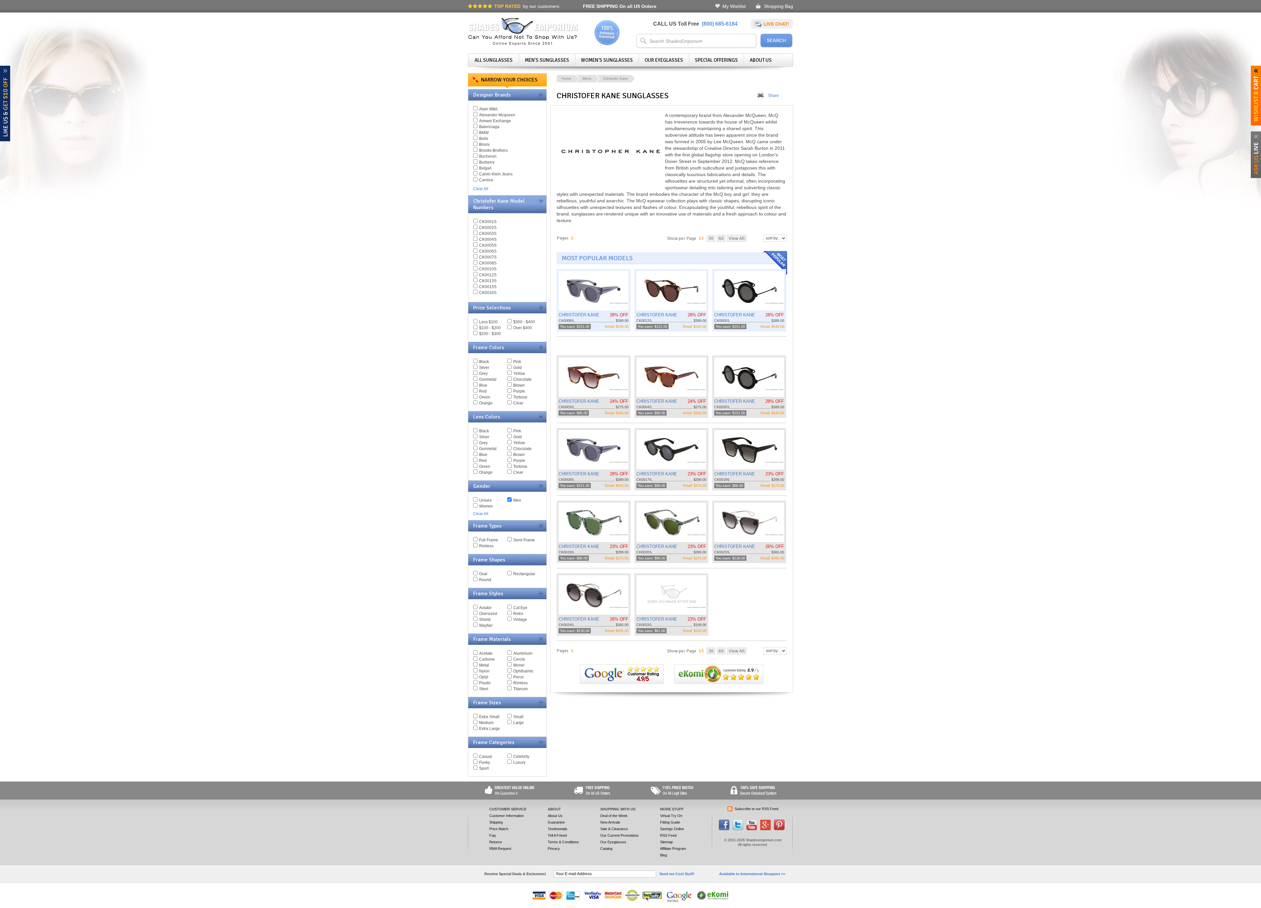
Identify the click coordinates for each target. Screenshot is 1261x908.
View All (737, 238)
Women (486, 506)
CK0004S (488, 239)
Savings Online (672, 829)
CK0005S (488, 245)
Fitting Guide (670, 822)
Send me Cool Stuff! (677, 874)
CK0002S (488, 227)
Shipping (496, 822)
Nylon (484, 671)
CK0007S (488, 257)
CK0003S (488, 233)
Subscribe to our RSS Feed (756, 809)
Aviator (485, 607)
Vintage (520, 619)
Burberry (487, 162)
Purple (519, 391)
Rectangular (524, 574)
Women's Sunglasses (607, 60)
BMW (484, 132)
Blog (663, 855)
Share (773, 95)
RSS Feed (668, 835)
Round (485, 580)
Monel (518, 665)
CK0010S (488, 269)
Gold (517, 367)
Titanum (520, 689)
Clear (518, 403)
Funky (484, 762)
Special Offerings (716, 60)
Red (483, 391)
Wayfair (486, 625)
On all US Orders (619, 6)
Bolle (483, 138)
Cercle (519, 659)
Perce (518, 677)
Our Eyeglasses (664, 60)
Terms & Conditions (563, 842)
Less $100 (488, 322)
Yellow (519, 373)
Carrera (486, 180)
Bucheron (488, 156)
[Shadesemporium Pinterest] (779, 829)
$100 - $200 (490, 328)
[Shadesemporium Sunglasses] (523, 44)
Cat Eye (520, 607)
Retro (518, 613)
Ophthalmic (523, 671)
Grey (483, 373)
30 (711, 238)
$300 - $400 (524, 322)
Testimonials (557, 829)
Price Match (498, 829)
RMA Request (500, 849)
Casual (485, 756)
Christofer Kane (615, 78)
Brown (519, 385)
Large (518, 722)
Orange (486, 403)
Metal (484, 665)
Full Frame (488, 540)
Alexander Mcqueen (497, 115)
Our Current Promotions (619, 835)
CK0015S (488, 286)
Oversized (488, 613)
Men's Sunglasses (547, 60)
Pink (517, 361)
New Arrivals (610, 822)
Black (484, 361)
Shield (485, 619)
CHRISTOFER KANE (579, 314)
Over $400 (522, 328)
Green (484, 397)
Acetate (486, 653)
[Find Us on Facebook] (724, 829)
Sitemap (666, 842)
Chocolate (522, 379)
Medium (486, 722)
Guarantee (556, 822)
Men (517, 500)
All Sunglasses (494, 60)
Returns (495, 842)
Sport (484, 768)
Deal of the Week (614, 816)
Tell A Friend (557, 835)
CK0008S (488, 263)
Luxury (519, 762)
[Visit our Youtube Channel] (751, 829)
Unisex (485, 500)
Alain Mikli (488, 109)
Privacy (554, 849)
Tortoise (520, 397)
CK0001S (488, 221)
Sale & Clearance (614, 829)
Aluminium (522, 653)
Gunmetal (488, 379)
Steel (483, 689)
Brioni (484, 144)
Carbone (487, 659)
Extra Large (489, 728)
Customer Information (506, 816)
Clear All (480, 189)
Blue (483, 385)
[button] (1260, 907)
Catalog (606, 849)
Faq (492, 835)
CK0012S (488, 275)
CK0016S (488, 292)
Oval (483, 574)
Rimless (486, 546)
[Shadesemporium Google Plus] (765, 829)
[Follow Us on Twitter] (738, 829)
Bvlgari (485, 168)
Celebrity (521, 756)
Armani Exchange (495, 121)
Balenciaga (489, 127)
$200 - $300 (490, 333)
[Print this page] (761, 96)
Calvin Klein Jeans (496, 174)
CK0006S (488, 251)
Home (566, 78)
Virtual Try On (671, 816)
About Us (761, 60)
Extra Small (489, 717)
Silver (484, 367)
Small (518, 717)
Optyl (483, 677)
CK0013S (488, 281)
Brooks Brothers (493, 150)
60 (721, 238)
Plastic (485, 683)
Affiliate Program (673, 849)
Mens (587, 78)
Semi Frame (524, 540)
